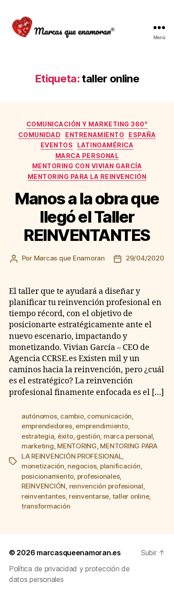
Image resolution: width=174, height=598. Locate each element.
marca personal (128, 436)
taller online (130, 496)
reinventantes (43, 496)
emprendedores (46, 426)
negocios (81, 466)
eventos (57, 145)
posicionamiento (47, 476)
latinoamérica (105, 145)
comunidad (39, 134)
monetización (42, 466)
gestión (88, 436)
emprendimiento (101, 426)
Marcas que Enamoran (69, 258)
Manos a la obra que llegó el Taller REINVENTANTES (87, 217)
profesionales (98, 476)
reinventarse (89, 496)
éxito (65, 436)
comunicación (109, 416)
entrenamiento (94, 134)
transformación (45, 506)
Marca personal (87, 155)
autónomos (39, 416)
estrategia (37, 436)
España (142, 134)
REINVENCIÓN (43, 486)
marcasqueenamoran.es (79, 552)
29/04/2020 (145, 258)
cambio (71, 416)
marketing (37, 446)
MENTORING (77, 446)
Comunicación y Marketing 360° (87, 124)
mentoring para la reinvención (87, 176)
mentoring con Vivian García (87, 166)
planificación (120, 466)
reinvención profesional (106, 486)
